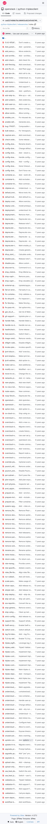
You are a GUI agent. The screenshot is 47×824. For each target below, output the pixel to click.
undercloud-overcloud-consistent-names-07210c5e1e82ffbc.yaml (10, 727)
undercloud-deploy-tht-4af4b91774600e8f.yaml (10, 705)
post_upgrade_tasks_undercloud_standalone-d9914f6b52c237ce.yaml (10, 488)
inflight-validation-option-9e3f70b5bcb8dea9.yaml (10, 343)
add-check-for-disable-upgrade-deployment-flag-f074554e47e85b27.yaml (10, 60)
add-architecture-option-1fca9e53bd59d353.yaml (10, 56)
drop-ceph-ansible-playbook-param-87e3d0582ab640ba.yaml (10, 276)
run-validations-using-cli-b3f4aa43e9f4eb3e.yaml (10, 577)
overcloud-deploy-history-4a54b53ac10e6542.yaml (10, 431)
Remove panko (25, 537)
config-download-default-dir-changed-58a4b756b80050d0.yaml (10, 148)
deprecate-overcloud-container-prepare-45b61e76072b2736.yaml (10, 232)
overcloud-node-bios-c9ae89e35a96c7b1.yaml (10, 444)
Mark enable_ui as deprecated (31, 245)
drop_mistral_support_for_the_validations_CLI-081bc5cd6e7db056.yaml (10, 272)
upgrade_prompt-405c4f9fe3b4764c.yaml (10, 749)
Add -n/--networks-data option (31, 378)
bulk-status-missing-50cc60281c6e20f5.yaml (10, 131)
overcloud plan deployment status (32, 458)
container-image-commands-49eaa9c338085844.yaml (10, 184)
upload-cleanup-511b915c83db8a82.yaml (10, 762)
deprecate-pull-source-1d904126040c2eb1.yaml (10, 237)
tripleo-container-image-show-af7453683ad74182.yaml (10, 665)
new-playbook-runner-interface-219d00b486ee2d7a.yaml (10, 382)
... (32, 33)
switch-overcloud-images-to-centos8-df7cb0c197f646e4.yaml (10, 630)
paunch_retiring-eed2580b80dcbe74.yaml (10, 466)
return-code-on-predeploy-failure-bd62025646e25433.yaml (10, 559)
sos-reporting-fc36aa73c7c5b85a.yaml (10, 603)
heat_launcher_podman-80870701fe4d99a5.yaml (10, 334)
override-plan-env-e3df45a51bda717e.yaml (10, 462)
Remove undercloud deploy (29, 546)
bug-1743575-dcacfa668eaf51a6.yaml (10, 126)
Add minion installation (27, 718)
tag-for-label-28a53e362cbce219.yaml (10, 634)
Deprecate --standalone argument (32, 241)
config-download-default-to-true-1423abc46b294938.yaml (10, 153)
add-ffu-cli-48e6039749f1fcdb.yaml (10, 69)
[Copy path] (35, 24)
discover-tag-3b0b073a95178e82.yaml (10, 268)
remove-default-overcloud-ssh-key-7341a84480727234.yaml (10, 519)
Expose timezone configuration (31, 731)
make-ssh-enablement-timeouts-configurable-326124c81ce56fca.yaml (10, 365)
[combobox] (15, 28)
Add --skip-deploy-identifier (30, 594)
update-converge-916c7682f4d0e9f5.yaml (10, 740)
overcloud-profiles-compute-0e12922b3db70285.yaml (10, 453)
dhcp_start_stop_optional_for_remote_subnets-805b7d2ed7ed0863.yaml (10, 254)
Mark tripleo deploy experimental (32, 669)
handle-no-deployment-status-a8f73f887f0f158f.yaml (10, 325)
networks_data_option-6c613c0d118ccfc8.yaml (10, 378)
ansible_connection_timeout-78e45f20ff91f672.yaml (10, 117)
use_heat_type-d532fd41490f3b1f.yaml (10, 775)
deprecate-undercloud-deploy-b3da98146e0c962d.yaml (10, 250)
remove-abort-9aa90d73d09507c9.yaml (10, 515)
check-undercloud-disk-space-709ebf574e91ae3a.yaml (10, 140)
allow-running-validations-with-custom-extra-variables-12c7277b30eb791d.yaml (10, 113)
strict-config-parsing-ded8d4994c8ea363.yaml (10, 616)
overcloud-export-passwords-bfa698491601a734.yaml (10, 435)
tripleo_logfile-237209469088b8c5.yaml (10, 643)
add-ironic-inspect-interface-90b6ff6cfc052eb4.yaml (10, 82)
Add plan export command (29, 480)
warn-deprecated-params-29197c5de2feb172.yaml (10, 798)
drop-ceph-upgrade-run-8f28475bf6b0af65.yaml (10, 281)
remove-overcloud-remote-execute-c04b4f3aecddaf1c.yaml (10, 533)
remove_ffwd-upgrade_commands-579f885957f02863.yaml (10, 510)
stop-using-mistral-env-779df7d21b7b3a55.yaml (10, 612)
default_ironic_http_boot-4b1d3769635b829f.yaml (10, 193)
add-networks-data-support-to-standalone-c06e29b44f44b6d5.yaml (10, 87)
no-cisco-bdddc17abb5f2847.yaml (10, 387)
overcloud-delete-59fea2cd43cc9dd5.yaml (10, 427)
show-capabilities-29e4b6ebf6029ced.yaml (10, 586)
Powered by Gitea (17, 815)
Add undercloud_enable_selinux (31, 100)
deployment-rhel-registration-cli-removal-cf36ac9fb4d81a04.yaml (10, 215)
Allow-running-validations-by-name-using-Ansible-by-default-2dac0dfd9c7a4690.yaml (10, 109)
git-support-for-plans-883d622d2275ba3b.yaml (10, 316)
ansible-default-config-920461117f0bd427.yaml (10, 122)
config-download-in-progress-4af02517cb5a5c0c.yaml (10, 157)
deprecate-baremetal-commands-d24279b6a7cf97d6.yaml (10, 223)
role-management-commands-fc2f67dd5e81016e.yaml (10, 563)
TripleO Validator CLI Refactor (30, 647)
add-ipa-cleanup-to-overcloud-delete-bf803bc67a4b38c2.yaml (10, 73)
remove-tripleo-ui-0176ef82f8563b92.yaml (10, 541)
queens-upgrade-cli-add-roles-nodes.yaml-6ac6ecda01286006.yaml (10, 506)
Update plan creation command (31, 316)
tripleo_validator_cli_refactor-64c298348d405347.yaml (10, 647)
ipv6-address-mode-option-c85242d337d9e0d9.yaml (10, 360)
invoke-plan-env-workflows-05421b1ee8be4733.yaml (10, 347)
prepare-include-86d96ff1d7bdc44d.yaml (10, 497)
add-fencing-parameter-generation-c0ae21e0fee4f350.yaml (10, 64)
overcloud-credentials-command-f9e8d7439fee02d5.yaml (10, 422)
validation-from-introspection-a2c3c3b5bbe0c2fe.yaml (10, 789)
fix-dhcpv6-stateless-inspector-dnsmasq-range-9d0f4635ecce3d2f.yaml (10, 299)
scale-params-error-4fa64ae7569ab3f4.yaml (10, 581)
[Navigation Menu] (43, 3)
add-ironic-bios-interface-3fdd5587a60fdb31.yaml (10, 78)
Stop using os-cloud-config (29, 413)
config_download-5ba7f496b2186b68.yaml (10, 144)
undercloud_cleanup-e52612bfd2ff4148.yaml (10, 687)
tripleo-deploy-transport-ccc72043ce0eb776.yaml (10, 674)
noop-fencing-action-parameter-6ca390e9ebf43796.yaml (10, 396)
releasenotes (23, 24)
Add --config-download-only (30, 162)
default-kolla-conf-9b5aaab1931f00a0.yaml (10, 197)
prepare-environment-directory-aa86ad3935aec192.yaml (10, 493)
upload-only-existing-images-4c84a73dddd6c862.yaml (10, 767)
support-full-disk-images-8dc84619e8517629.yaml (10, 621)
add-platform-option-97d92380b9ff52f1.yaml (10, 91)
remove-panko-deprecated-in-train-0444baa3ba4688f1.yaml (10, 537)
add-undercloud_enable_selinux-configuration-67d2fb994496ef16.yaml (10, 100)
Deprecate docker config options (32, 228)
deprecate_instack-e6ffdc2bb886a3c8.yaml (10, 219)
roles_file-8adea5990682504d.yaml (10, 572)
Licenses (30, 822)
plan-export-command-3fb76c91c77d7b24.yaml (10, 480)
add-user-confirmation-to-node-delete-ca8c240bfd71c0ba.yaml (10, 104)
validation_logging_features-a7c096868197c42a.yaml (10, 780)
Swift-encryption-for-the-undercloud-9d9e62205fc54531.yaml (10, 625)
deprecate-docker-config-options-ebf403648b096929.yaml (10, 228)
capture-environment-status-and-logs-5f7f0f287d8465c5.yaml (10, 135)
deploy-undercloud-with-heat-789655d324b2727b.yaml (10, 206)
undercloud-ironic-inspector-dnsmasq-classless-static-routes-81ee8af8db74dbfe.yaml (10, 714)
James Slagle (8, 33)
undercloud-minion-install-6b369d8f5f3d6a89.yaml (10, 718)
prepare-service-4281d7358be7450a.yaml (10, 502)
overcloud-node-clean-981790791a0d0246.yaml (10, 449)
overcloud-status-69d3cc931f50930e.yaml (10, 458)
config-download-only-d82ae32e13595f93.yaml (10, 162)
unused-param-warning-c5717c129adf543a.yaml (10, 736)
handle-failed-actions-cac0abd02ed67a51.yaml (10, 321)
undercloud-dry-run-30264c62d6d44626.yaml (10, 709)
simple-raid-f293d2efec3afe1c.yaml (10, 590)
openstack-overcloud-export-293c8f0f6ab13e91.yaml (10, 400)
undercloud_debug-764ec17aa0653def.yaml (10, 691)
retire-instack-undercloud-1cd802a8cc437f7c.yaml (10, 555)
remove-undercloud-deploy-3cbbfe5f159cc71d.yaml (10, 546)
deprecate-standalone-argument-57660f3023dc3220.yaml (10, 241)
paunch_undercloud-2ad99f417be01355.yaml (10, 471)
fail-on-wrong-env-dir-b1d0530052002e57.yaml (10, 290)
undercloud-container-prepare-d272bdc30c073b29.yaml (10, 696)
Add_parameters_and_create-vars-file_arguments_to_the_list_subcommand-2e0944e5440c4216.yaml (10, 47)
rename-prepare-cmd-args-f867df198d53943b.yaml (10, 550)
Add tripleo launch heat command (32, 678)
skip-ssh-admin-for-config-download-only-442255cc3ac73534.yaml (10, 599)
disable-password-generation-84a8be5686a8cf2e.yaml (10, 259)
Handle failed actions (27, 321)
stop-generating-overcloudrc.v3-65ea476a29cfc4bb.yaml (10, 608)
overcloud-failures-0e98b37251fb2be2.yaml (10, 440)
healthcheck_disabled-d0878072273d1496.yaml (10, 329)
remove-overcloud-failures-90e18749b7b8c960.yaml (10, 528)
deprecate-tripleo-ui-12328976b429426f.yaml (10, 245)
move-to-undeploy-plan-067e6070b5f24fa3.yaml (10, 374)
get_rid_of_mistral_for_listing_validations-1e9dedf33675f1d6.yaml (10, 312)
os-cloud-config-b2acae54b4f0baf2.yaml (10, 413)
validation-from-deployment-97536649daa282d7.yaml (10, 784)
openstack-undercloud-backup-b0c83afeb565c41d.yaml (10, 405)
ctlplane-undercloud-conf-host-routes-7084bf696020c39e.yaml (10, 188)
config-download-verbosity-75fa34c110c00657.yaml (10, 170)
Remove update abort (27, 515)
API (38, 822)
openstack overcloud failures (30, 440)
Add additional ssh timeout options (32, 365)
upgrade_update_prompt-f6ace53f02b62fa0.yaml (10, 753)
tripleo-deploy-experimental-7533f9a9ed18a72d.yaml (10, 669)
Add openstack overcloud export (32, 400)
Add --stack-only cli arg (28, 153)
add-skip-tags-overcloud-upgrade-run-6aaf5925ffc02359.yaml (10, 95)
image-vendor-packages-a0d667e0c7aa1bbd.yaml (10, 338)
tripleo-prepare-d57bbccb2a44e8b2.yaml (10, 683)
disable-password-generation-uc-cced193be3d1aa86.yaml (10, 263)
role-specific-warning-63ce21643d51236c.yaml (10, 568)
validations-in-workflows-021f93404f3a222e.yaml (10, 793)
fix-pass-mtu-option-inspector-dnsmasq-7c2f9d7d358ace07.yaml (10, 307)
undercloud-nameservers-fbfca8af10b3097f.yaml (10, 722)
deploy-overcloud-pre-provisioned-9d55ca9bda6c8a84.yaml (10, 201)
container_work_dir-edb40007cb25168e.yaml (10, 175)
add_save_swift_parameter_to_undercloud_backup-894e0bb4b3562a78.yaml (10, 51)
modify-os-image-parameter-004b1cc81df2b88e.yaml (10, 369)
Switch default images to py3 (30, 630)
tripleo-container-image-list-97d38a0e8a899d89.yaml (10, 656)
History (37, 28)
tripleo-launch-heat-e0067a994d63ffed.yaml (10, 678)
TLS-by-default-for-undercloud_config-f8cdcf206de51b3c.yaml (10, 639)
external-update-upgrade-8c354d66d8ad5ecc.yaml (10, 285)
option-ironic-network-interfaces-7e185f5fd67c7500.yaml (10, 409)
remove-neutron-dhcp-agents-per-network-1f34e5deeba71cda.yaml (10, 524)
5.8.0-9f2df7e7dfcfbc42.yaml (10, 42)
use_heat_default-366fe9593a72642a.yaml (10, 771)
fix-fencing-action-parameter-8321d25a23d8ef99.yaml (10, 303)
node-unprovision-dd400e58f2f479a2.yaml (10, 391)
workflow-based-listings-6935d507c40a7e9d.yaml (10, 802)
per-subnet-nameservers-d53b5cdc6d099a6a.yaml (10, 475)
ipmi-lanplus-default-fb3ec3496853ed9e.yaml (10, 356)
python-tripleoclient (28, 9)
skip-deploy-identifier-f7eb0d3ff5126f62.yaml (10, 594)
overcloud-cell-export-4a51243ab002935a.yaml (10, 418)
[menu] (10, 822)
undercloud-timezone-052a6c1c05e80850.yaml (10, 731)
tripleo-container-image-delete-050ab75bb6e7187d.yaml (10, 652)
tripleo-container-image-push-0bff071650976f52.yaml (10, 661)
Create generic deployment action (32, 250)
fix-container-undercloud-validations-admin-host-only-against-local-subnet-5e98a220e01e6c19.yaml (10, 294)
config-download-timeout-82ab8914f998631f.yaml (10, 166)
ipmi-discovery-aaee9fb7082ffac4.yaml (10, 352)
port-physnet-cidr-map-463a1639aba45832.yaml (10, 484)
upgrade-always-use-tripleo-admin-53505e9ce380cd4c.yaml (10, 758)
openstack (10, 9)
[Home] (4, 3)
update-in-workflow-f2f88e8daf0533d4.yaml (10, 745)
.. (5, 38)
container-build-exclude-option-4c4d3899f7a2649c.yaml (10, 179)
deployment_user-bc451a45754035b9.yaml (10, 210)
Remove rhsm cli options (28, 215)
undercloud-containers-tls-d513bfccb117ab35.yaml (10, 700)
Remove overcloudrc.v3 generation (33, 608)
